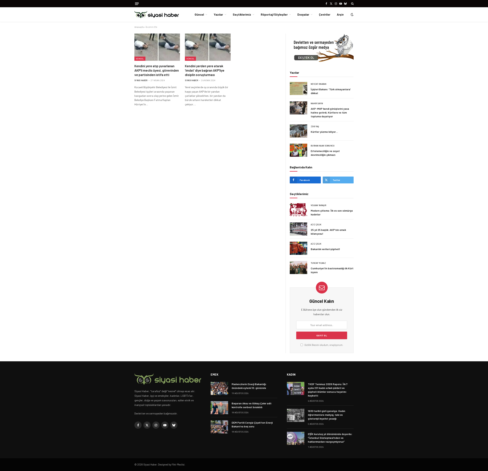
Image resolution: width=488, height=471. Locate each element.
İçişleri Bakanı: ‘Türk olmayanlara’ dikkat (331, 91)
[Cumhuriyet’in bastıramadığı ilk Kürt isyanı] (298, 267)
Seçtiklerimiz (242, 14)
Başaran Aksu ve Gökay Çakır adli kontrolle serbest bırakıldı (251, 405)
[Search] (352, 3)
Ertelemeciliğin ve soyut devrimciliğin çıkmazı (325, 152)
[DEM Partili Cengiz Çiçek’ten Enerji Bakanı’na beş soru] (219, 426)
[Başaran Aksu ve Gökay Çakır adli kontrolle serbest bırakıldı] (219, 407)
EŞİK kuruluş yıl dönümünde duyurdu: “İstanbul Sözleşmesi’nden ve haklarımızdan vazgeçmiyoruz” (330, 437)
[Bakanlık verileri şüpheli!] (298, 248)
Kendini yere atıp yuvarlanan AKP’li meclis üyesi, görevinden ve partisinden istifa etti (156, 70)
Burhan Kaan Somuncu (323, 146)
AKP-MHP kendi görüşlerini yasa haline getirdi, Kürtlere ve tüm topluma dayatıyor (330, 112)
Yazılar (218, 14)
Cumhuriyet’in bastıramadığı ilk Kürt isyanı (332, 270)
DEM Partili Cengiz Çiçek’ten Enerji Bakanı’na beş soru (252, 424)
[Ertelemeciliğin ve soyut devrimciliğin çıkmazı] (298, 150)
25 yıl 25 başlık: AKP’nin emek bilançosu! (328, 231)
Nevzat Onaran (318, 84)
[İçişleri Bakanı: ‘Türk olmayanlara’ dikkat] (298, 88)
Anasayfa (139, 27)
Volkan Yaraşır (318, 205)
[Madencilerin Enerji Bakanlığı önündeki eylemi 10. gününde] (219, 388)
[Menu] (137, 3)
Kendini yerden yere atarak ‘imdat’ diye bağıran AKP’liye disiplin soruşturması (204, 70)
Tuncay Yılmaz (318, 263)
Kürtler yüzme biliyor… (324, 131)
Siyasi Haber (141, 80)
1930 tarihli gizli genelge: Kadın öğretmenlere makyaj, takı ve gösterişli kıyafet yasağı (326, 414)
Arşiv (340, 14)
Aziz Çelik (316, 225)
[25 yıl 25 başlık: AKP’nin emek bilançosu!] (298, 229)
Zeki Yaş (315, 127)
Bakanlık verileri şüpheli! (325, 249)
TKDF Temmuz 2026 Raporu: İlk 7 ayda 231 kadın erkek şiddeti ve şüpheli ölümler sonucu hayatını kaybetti (328, 389)
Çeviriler (324, 14)
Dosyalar (303, 14)
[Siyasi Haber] (156, 15)
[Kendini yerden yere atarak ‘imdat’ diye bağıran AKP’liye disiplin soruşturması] (207, 47)
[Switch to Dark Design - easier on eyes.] (352, 14)
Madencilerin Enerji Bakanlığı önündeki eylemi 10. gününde (249, 385)
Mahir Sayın (317, 103)
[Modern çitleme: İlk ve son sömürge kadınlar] (298, 209)
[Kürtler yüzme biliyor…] (298, 131)
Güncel (199, 14)
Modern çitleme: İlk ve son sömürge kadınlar (332, 212)
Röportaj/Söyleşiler (274, 14)
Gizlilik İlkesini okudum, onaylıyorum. (323, 344)
